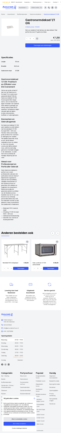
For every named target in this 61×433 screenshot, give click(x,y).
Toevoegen (20, 268)
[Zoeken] (41, 8)
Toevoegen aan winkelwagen (42, 45)
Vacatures (52, 404)
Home (3, 14)
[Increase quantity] (33, 38)
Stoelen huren (40, 421)
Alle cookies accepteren (19, 423)
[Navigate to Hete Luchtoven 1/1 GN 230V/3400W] (45, 250)
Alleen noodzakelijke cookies (19, 419)
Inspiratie (27, 2)
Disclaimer (52, 387)
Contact (55, 2)
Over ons (47, 2)
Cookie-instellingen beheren (19, 428)
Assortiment (19, 2)
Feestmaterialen (25, 387)
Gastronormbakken (35, 14)
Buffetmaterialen (22, 14)
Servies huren (40, 418)
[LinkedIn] (9, 364)
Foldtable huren (40, 381)
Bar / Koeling (5, 376)
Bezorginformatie (54, 384)
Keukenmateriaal (25, 393)
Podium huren (40, 414)
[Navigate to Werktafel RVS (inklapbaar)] (15, 250)
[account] (45, 7)
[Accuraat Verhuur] (9, 8)
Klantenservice (37, 2)
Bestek (3, 379)
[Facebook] (2, 364)
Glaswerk (4, 390)
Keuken (3, 393)
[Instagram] (5, 364)
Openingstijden (53, 390)
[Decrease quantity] (26, 38)
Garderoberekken (25, 390)
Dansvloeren (24, 379)
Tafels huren (40, 424)
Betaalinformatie (54, 381)
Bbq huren (23, 376)
